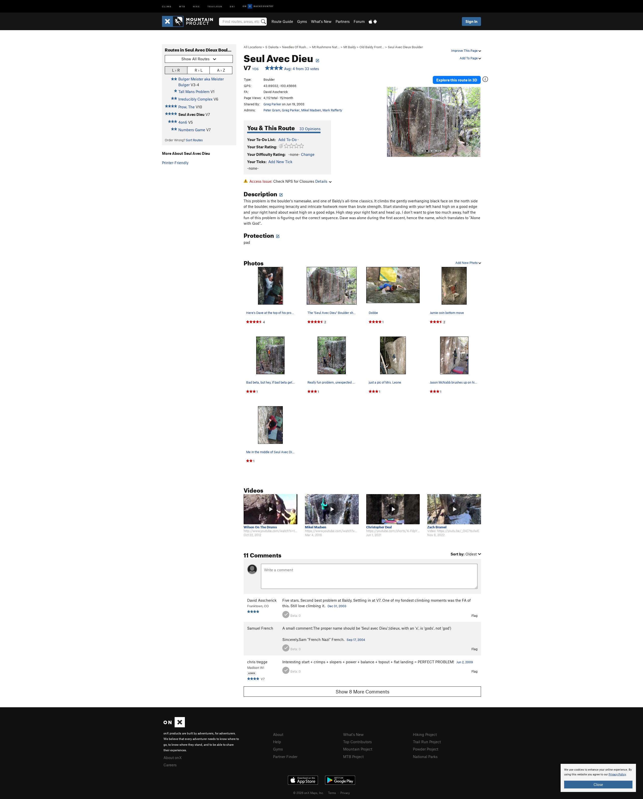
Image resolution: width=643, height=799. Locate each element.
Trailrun (214, 6)
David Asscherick (262, 600)
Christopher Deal (379, 527)
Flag (474, 616)
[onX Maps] (174, 726)
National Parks (425, 756)
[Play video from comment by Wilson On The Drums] (270, 509)
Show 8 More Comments (362, 691)
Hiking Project (425, 734)
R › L (198, 70)
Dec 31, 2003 (337, 606)
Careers (170, 765)
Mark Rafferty (332, 110)
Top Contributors (357, 741)
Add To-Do (287, 139)
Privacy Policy (617, 774)
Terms (332, 792)
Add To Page (469, 58)
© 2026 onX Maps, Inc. (308, 792)
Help (277, 741)
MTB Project (353, 756)
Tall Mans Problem (193, 91)
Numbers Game (191, 129)
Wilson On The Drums (260, 527)
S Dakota (272, 47)
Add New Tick (280, 161)
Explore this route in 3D (456, 80)
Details (321, 181)
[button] (392, 122)
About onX (173, 757)
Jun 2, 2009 (464, 662)
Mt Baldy (349, 47)
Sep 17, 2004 (356, 640)
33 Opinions (309, 128)
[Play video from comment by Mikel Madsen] (332, 509)
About (278, 734)
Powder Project (425, 749)
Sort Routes (194, 140)
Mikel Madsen (311, 110)
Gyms (302, 21)
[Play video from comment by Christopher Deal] (393, 509)
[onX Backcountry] (258, 6)
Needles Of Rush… (295, 47)
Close (598, 784)
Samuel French (260, 628)
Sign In (471, 21)
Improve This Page (464, 51)
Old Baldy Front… (371, 47)
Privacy (345, 792)
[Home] (190, 21)
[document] (598, 777)
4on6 (182, 122)
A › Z (221, 70)
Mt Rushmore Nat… (326, 47)
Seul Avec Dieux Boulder (405, 47)
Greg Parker (272, 104)
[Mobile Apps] (373, 21)
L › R (176, 70)
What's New (321, 21)
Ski (232, 6)
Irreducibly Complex (195, 99)
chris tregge (257, 662)
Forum (359, 21)
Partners (343, 21)
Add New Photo (466, 263)
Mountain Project (357, 749)
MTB (182, 6)
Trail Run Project (427, 741)
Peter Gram (271, 110)
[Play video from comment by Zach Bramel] (454, 509)
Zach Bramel (437, 527)
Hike (196, 6)
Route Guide (282, 21)
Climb (167, 6)
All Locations (253, 47)
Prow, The (186, 107)
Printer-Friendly (175, 162)
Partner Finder (285, 756)
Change (307, 154)
